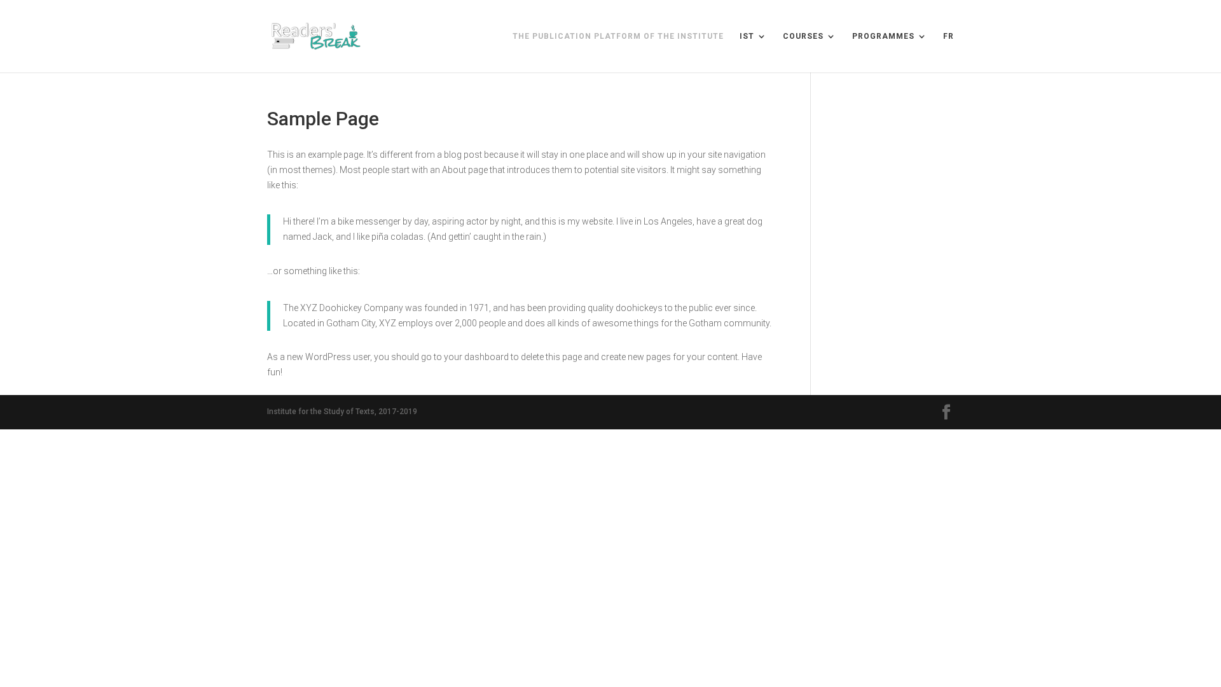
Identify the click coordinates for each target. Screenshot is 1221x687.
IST (747, 36)
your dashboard (476, 357)
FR (948, 36)
